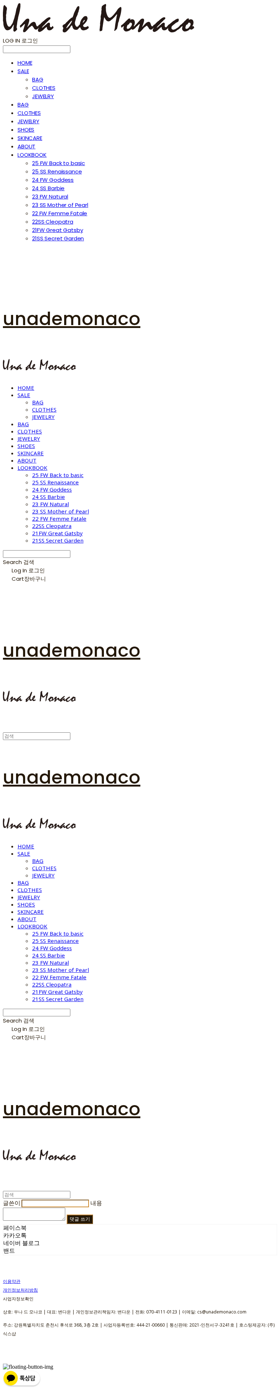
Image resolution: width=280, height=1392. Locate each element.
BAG (37, 79)
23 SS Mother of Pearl (60, 205)
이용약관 (11, 1281)
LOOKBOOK (32, 155)
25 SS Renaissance (57, 171)
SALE (23, 71)
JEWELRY (43, 96)
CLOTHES (43, 88)
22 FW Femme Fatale (59, 213)
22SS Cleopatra (52, 221)
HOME (25, 63)
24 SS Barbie (48, 188)
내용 (96, 1203)
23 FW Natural (50, 196)
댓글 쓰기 (80, 1219)
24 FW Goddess (53, 180)
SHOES (26, 129)
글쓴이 (11, 1203)
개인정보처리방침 (20, 1290)
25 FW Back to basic (58, 163)
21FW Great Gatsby (57, 230)
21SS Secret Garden (58, 238)
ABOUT (26, 146)
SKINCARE (30, 138)
